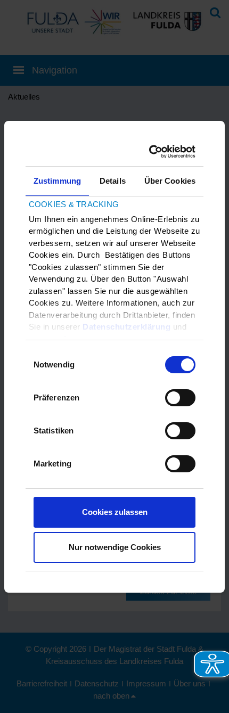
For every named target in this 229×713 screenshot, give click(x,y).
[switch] (180, 397)
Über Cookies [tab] (169, 180)
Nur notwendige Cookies (115, 547)
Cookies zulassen (115, 512)
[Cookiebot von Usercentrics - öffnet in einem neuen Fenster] (152, 152)
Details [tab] (113, 180)
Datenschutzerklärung (126, 326)
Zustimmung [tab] (57, 180)
